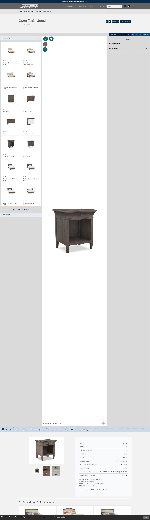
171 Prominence (25, 24)
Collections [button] (81, 6)
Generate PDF (145, 34)
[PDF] (107, 21)
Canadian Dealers (125, 22)
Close (145, 518)
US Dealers (115, 22)
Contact (101, 6)
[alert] (75, 1)
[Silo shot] (51, 39)
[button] (121, 6)
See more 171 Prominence (21, 209)
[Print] (110, 21)
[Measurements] (45, 39)
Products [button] (69, 6)
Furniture (38, 11)
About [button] (92, 6)
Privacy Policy (61, 517)
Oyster (125, 468)
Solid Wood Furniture (26, 11)
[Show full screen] (104, 423)
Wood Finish (113, 48)
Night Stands (6, 215)
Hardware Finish (114, 43)
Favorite (135, 34)
